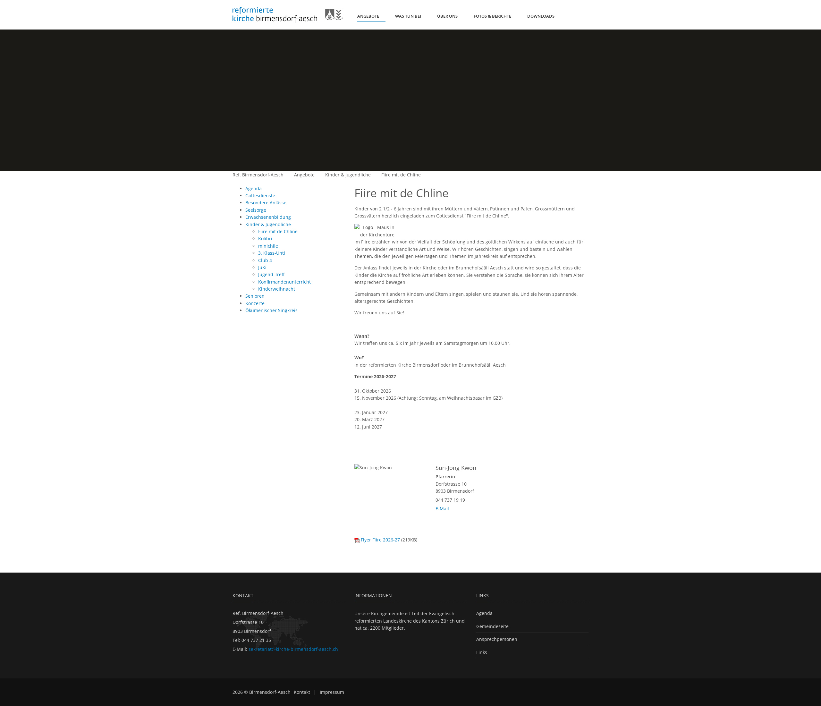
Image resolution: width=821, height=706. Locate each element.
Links (481, 652)
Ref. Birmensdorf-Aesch (258, 175)
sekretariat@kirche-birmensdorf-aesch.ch (293, 649)
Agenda (484, 613)
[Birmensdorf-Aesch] (288, 14)
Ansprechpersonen (496, 639)
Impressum (332, 692)
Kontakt (302, 692)
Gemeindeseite (492, 626)
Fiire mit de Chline (401, 175)
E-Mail (442, 509)
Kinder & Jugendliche (348, 175)
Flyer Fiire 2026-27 (380, 540)
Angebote (304, 175)
